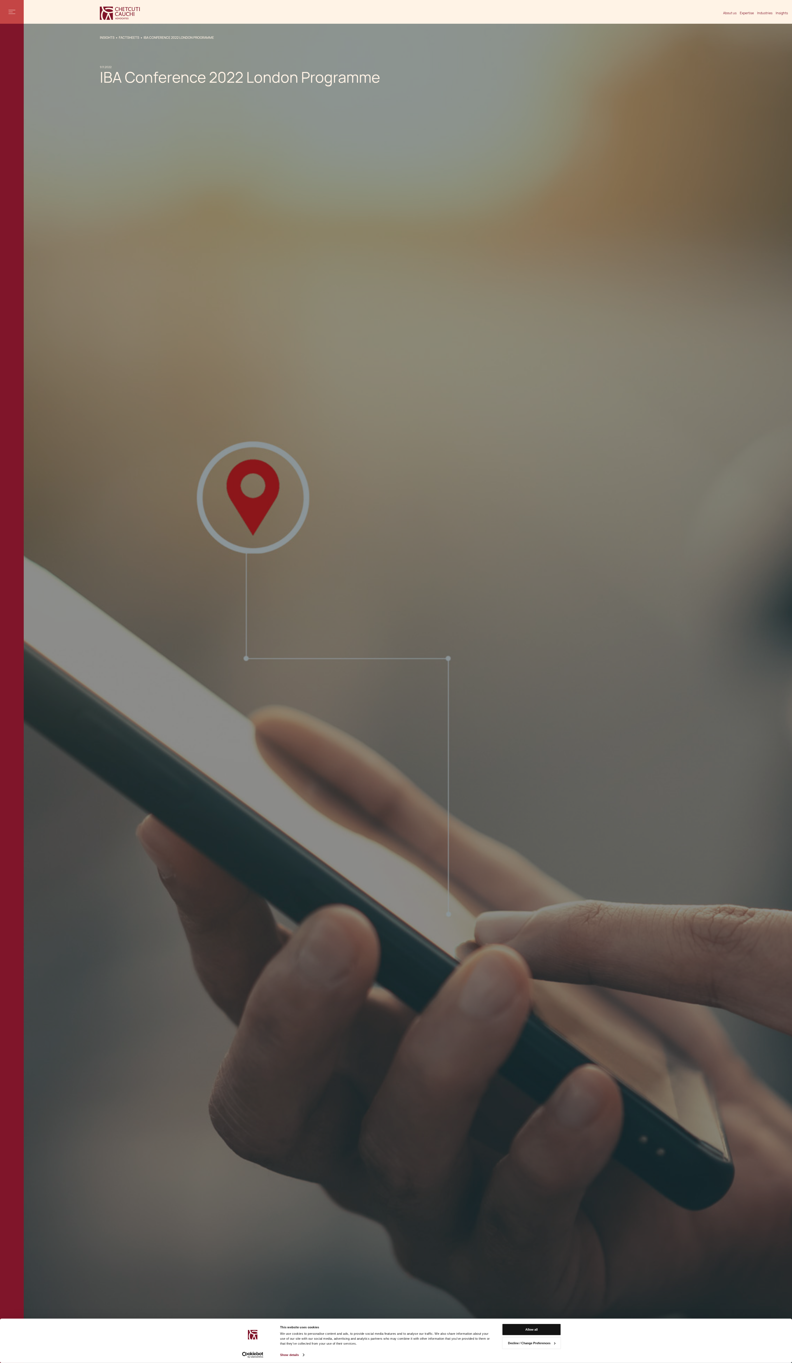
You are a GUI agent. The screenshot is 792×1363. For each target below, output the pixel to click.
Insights (782, 13)
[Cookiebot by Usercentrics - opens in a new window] (253, 1355)
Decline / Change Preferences (529, 1343)
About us (730, 13)
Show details (289, 1355)
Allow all (531, 1329)
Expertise (747, 13)
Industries (764, 13)
